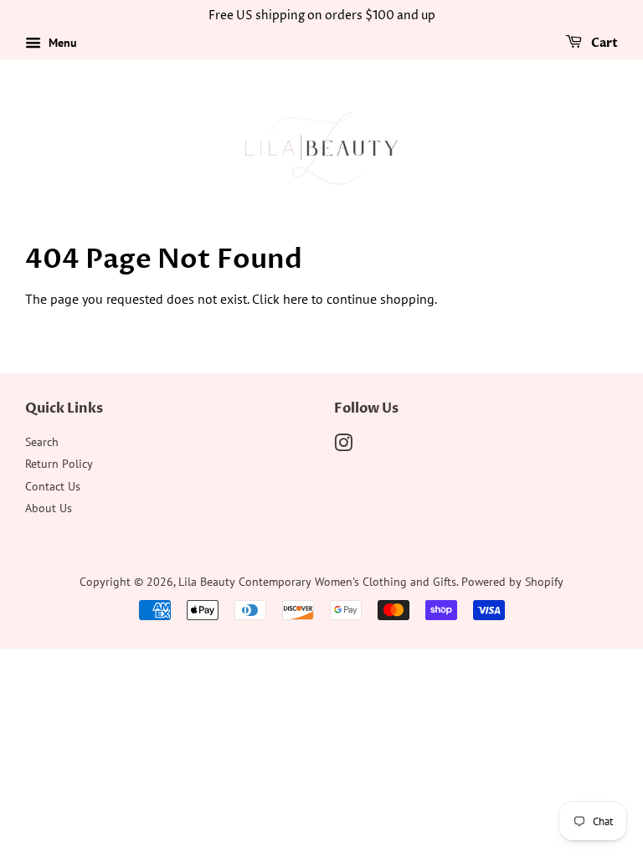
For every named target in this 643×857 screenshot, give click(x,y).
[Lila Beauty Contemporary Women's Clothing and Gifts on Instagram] (343, 446)
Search (42, 441)
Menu (61, 42)
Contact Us (52, 486)
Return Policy (59, 463)
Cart (603, 43)
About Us (48, 508)
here (295, 298)
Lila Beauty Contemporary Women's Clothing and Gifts (317, 581)
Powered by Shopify (512, 581)
